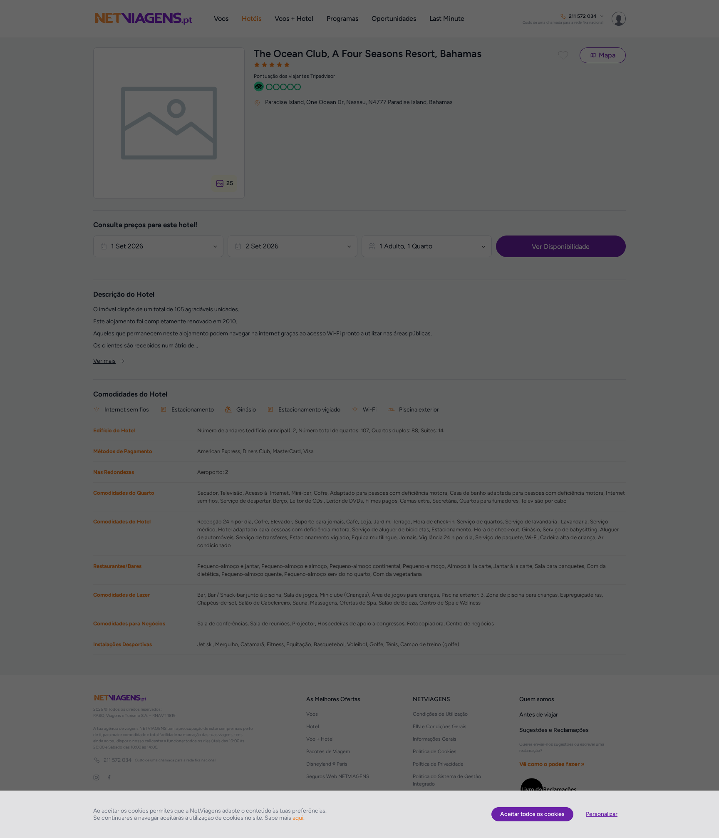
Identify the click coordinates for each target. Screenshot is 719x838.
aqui (298, 817)
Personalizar (601, 814)
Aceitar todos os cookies (532, 814)
